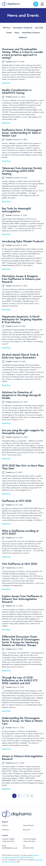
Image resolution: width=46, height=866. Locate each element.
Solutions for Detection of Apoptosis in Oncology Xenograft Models (21, 395)
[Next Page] (32, 796)
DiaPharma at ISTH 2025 (16, 501)
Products (5, 825)
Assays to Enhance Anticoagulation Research (22, 758)
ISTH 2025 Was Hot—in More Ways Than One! (23, 467)
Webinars (23, 37)
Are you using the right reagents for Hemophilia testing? (23, 432)
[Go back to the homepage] (11, 4)
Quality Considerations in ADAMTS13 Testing (16, 91)
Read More (6, 83)
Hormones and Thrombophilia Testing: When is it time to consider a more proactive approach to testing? (22, 53)
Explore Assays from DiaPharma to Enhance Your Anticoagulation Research (22, 599)
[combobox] (35, 4)
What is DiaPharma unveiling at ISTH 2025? (20, 532)
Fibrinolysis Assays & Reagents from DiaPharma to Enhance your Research (21, 279)
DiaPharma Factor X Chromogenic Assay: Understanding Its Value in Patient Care (22, 133)
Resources (26, 829)
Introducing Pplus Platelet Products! (23, 241)
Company (5, 829)
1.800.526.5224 (8, 841)
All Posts (6, 27)
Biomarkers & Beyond (22, 27)
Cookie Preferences (27, 857)
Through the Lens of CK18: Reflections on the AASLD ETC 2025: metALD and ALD (20, 680)
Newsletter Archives (31, 32)
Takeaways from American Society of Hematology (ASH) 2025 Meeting (22, 171)
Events (9, 32)
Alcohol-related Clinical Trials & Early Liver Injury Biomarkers (20, 356)
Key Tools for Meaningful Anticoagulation (16, 210)
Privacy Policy (14, 857)
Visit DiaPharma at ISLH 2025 (19, 564)
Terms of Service (10, 862)
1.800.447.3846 (29, 841)
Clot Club (39, 27)
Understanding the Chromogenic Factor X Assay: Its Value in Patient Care (22, 721)
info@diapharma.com (9, 848)
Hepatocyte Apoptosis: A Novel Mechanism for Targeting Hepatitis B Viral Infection (22, 319)
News (17, 32)
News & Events (28, 825)
